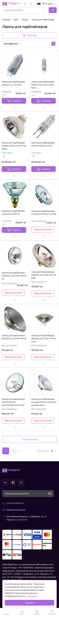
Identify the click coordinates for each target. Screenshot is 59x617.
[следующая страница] (20, 451)
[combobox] (25, 10)
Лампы (25, 19)
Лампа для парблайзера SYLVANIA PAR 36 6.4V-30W (43, 212)
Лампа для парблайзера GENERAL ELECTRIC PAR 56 (14, 337)
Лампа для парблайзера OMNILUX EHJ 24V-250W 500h (42, 84)
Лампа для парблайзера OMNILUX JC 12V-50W (13, 83)
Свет (15, 19)
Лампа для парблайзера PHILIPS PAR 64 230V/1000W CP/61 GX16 (13, 402)
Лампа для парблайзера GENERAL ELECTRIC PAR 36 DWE (43, 275)
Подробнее (31, 596)
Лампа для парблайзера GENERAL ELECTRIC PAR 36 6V (14, 275)
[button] (53, 10)
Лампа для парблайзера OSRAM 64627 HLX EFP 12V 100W (14, 145)
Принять (29, 602)
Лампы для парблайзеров (44, 19)
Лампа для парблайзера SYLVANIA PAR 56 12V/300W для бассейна (44, 402)
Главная (6, 19)
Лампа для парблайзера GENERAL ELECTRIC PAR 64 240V (43, 338)
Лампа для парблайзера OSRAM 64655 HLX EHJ (42, 144)
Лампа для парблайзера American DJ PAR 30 (13, 212)
